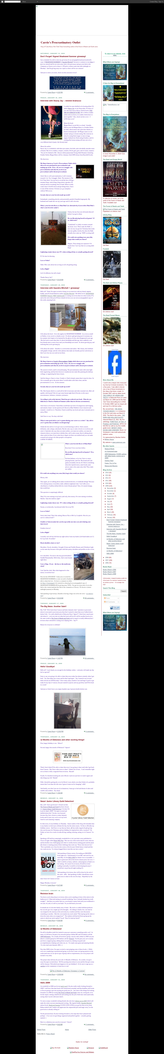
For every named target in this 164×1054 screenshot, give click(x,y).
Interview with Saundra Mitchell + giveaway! (59, 288)
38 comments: (89, 598)
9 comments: (90, 920)
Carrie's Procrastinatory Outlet (60, 42)
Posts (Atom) (50, 1034)
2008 (107, 557)
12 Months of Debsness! (51, 929)
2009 (107, 486)
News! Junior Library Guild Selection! (57, 801)
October (110, 493)
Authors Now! (109, 460)
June (109, 504)
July (108, 501)
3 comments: (90, 92)
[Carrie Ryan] (115, 374)
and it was (64, 986)
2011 (107, 480)
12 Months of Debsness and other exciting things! (62, 740)
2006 (107, 563)
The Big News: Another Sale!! (53, 606)
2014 (107, 472)
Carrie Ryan (115, 349)
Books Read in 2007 (109, 572)
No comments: (89, 974)
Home (67, 1029)
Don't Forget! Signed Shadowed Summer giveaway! (63, 56)
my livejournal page (111, 451)
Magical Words (109, 449)
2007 (107, 560)
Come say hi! (114, 376)
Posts (108, 598)
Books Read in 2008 (109, 574)
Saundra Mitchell (86, 1003)
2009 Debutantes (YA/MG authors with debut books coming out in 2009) (116, 456)
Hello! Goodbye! (47, 667)
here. (115, 55)
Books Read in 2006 (109, 570)
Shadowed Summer (54, 1005)
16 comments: (89, 658)
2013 (107, 475)
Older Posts (92, 1029)
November (110, 491)
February (110, 515)
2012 (107, 478)
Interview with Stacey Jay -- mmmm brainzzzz (60, 101)
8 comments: (90, 885)
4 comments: (90, 793)
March (109, 512)
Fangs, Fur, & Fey (110, 463)
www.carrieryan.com (118, 442)
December (110, 488)
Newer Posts (41, 1029)
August (109, 499)
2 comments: (90, 1024)
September (110, 496)
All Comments (110, 602)
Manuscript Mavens (111, 466)
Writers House (109, 439)
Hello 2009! (45, 983)
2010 (107, 483)
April (108, 509)
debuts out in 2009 (81, 1001)
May (108, 507)
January (110, 517)
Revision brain (46, 894)
